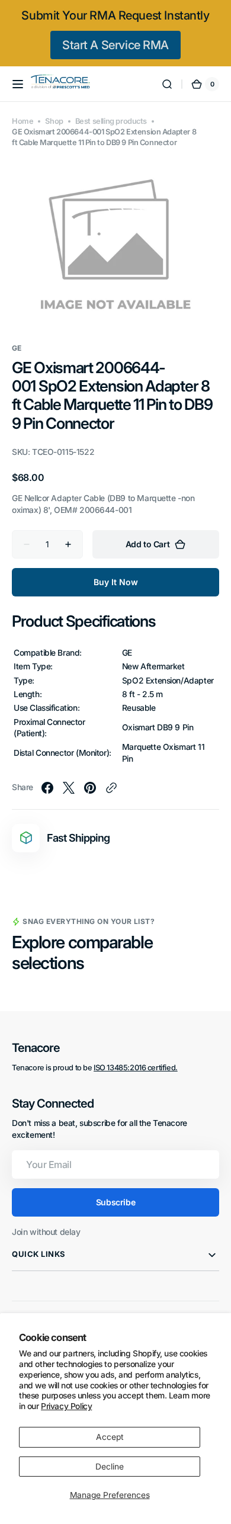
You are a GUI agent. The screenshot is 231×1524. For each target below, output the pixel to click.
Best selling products (111, 121)
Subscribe (115, 1202)
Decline (109, 1466)
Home (22, 121)
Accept (110, 1437)
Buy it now (116, 582)
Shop (54, 121)
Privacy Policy (66, 1406)
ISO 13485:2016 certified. (136, 1067)
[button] (18, 84)
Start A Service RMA (115, 45)
